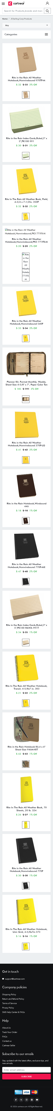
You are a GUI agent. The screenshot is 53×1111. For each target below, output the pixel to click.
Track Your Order (9, 1032)
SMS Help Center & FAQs (13, 1012)
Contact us (6, 1041)
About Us (6, 1027)
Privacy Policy (8, 1007)
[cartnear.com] (16, 3)
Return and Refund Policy (13, 999)
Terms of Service (9, 1003)
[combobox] (26, 25)
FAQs (4, 1036)
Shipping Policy (9, 994)
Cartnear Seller (8, 1045)
